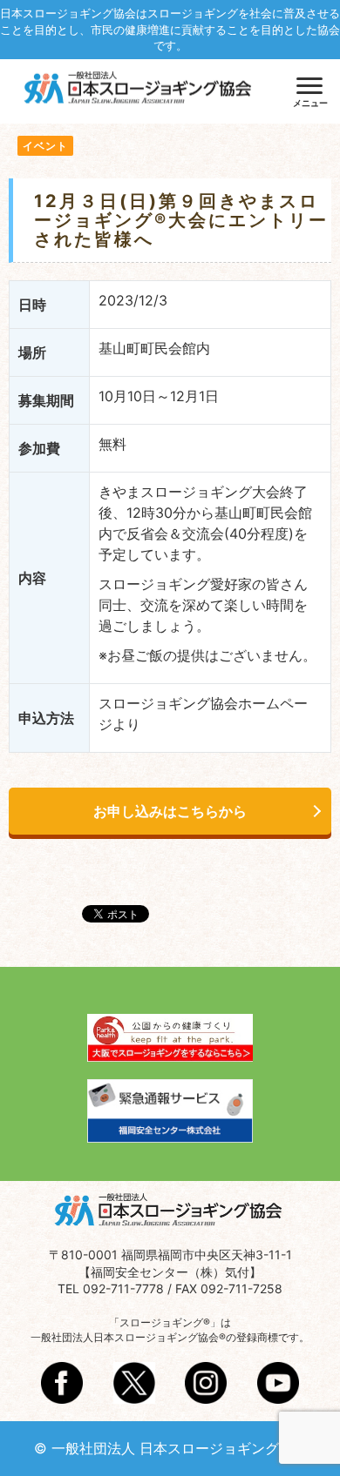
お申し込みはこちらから (170, 811)
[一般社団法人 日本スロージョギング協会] (139, 89)
